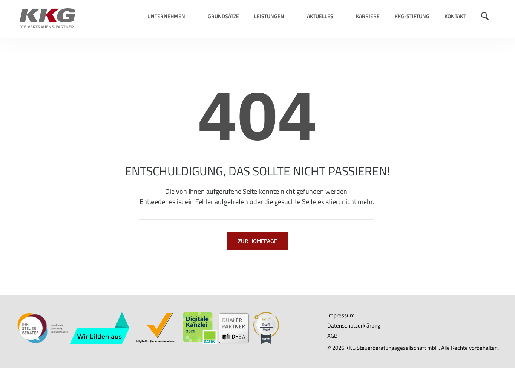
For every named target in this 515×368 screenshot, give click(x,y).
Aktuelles (320, 16)
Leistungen (269, 16)
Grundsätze (223, 16)
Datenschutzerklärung (353, 325)
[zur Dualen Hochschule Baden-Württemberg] (234, 327)
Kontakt (455, 16)
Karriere (368, 16)
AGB (332, 335)
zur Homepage (257, 241)
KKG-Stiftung (412, 16)
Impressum (341, 315)
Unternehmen (166, 16)
